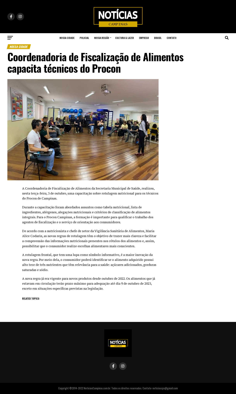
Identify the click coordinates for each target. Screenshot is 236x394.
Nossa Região (101, 38)
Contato (171, 38)
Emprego (144, 38)
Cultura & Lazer (124, 38)
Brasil (158, 38)
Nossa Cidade (67, 38)
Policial (84, 38)
